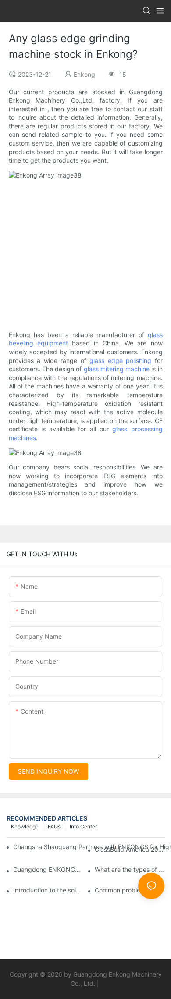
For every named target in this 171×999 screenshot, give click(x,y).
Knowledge (25, 826)
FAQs (54, 826)
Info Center (83, 826)
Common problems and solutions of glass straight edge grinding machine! (129, 890)
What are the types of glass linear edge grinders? (129, 869)
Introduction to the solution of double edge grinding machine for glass (48, 890)
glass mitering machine (117, 369)
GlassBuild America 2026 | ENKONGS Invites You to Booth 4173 (129, 849)
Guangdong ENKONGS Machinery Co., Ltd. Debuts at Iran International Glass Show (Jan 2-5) (48, 869)
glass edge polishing (120, 360)
